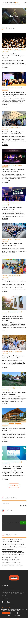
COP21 (18, 541)
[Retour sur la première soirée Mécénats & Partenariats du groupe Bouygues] (14, 40)
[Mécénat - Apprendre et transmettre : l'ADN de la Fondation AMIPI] (14, 342)
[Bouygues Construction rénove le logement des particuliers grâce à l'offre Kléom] (14, 303)
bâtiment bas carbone (7, 557)
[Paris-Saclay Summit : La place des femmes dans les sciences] (14, 156)
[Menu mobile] (25, 3)
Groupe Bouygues (6, 546)
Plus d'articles (14, 485)
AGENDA (16, 49)
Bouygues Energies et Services (9, 551)
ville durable (5, 544)
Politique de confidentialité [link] (14, 615)
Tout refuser (14, 613)
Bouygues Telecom (12, 547)
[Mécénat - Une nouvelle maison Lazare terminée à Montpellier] (14, 379)
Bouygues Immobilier (19, 539)
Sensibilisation (5, 564)
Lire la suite (5, 67)
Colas (14, 541)
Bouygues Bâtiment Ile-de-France (16, 554)
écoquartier (12, 565)
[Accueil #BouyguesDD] (11, 3)
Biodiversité (5, 552)
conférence (4, 554)
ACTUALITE (10, 49)
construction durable (17, 542)
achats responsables (15, 564)
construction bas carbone (8, 559)
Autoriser (23, 523)
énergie (15, 557)
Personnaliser (22, 613)
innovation (4, 541)
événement (4, 547)
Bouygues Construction (7, 539)
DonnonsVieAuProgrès (19, 552)
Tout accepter (5, 613)
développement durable (17, 544)
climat (12, 546)
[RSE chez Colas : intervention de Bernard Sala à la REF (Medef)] (14, 453)
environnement (18, 546)
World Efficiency (22, 547)
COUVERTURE (23, 49)
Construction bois (15, 562)
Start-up (20, 551)
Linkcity (18, 565)
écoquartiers (5, 565)
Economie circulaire (6, 542)
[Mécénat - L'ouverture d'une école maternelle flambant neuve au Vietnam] (14, 266)
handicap (18, 559)
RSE (10, 544)
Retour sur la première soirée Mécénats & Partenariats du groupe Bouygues (13, 56)
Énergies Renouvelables (8, 549)
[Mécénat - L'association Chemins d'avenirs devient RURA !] (14, 230)
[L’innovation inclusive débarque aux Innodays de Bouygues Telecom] (14, 118)
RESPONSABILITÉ (6, 463)
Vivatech (10, 552)
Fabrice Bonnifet (6, 562)
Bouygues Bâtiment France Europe (10, 560)
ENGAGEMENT (5, 51)
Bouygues (10, 541)
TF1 (21, 565)
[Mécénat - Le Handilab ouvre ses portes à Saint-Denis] (14, 194)
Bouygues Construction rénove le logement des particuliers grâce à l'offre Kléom (12, 318)
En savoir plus (5, 598)
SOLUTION (4, 313)
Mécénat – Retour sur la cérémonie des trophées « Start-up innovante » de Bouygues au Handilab (14, 94)
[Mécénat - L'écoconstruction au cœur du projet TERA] (14, 415)
